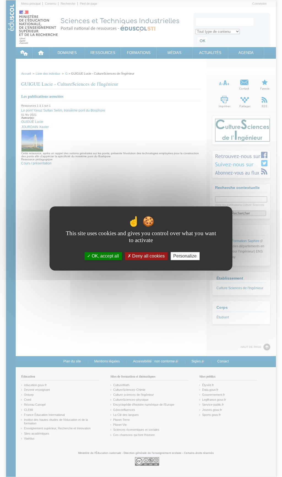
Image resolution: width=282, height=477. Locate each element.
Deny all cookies (148, 256)
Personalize (185, 256)
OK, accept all (105, 256)
